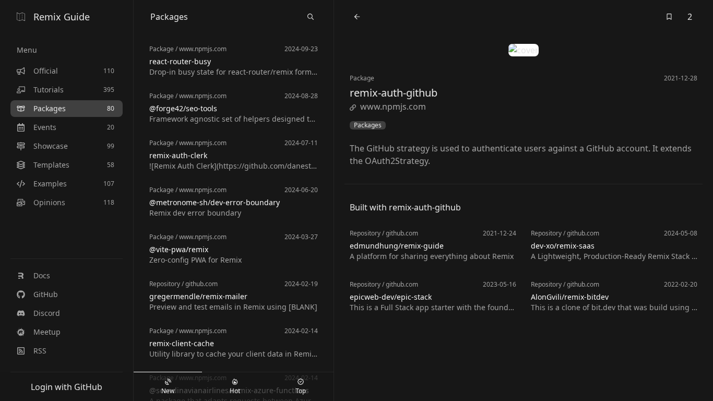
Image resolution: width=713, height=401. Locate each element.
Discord (46, 313)
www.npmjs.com (393, 106)
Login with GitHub (66, 387)
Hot (235, 390)
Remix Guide (61, 16)
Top (300, 390)
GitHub (45, 294)
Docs (41, 275)
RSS (39, 351)
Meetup (47, 332)
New (167, 390)
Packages (368, 125)
